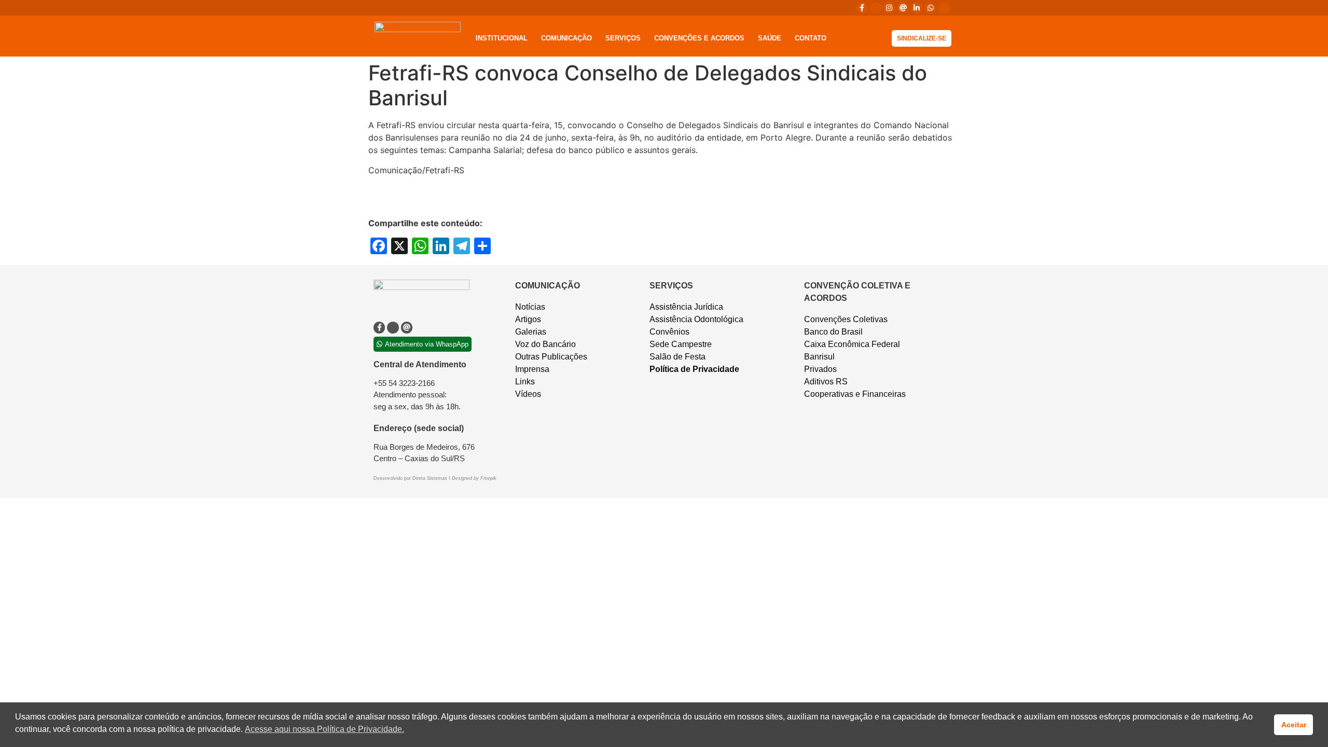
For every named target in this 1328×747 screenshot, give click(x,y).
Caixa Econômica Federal (852, 344)
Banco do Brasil (833, 331)
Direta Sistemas (430, 478)
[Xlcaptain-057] (875, 7)
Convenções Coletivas (846, 319)
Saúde (769, 38)
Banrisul (819, 356)
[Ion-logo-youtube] (944, 7)
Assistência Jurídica (686, 306)
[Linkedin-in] (916, 7)
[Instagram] (889, 7)
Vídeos (528, 394)
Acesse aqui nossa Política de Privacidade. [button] (324, 729)
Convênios (669, 331)
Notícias (530, 306)
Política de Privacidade (694, 369)
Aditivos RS (826, 381)
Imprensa (532, 369)
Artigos (528, 319)
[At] (903, 7)
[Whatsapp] (930, 7)
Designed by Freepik (474, 478)
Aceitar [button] (1293, 725)
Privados (820, 369)
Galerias (530, 331)
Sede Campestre (680, 344)
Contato (810, 38)
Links (525, 381)
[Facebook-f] (861, 7)
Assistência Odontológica (696, 319)
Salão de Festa (677, 356)
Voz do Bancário (545, 344)
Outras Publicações (551, 356)
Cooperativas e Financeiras (855, 394)
